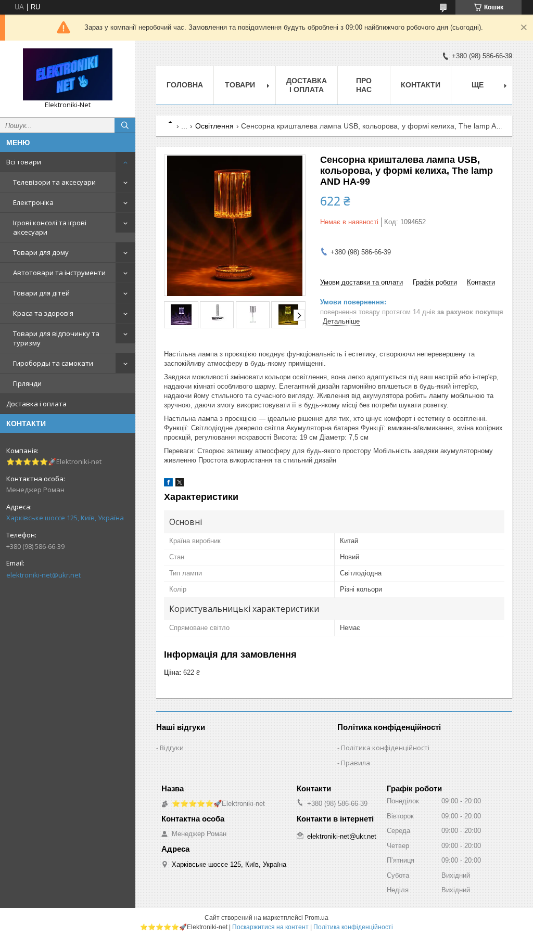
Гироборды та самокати (53, 363)
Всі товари (23, 161)
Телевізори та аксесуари (54, 182)
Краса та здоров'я (43, 313)
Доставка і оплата (36, 403)
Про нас (364, 85)
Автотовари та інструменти (59, 272)
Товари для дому (41, 252)
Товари (240, 85)
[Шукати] (125, 125)
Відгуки (172, 747)
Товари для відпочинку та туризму (56, 338)
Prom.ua (316, 917)
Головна (185, 85)
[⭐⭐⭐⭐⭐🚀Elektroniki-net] (68, 74)
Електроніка (33, 202)
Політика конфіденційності (385, 747)
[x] (179, 484)
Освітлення (214, 126)
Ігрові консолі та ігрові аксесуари (49, 227)
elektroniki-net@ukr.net (43, 575)
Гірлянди (27, 383)
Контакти (420, 85)
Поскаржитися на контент (270, 927)
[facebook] (168, 484)
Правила (355, 762)
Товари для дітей (41, 293)
